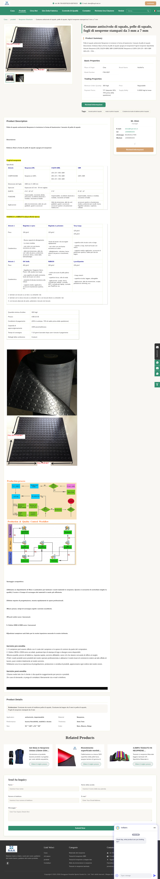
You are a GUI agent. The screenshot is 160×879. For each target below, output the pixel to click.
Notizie (121, 11)
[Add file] (116, 875)
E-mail (84, 796)
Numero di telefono (14, 796)
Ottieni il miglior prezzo (39, 764)
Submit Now (80, 828)
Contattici (86, 11)
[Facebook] (135, 144)
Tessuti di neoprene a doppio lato (80, 859)
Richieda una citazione (104, 11)
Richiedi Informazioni (93, 105)
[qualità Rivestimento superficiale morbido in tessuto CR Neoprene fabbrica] (68, 756)
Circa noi (34, 11)
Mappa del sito (111, 874)
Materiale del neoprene (77, 853)
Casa (12, 11)
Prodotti (22, 11)
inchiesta (150, 3)
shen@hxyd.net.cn (94, 3)
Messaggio (12, 808)
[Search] (148, 11)
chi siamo (47, 856)
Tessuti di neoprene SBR (77, 856)
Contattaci (47, 863)
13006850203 (130, 132)
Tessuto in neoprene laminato (79, 866)
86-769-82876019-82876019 (68, 3)
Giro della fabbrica (50, 11)
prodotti (13, 19)
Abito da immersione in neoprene (80, 863)
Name (10, 785)
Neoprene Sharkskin (26, 19)
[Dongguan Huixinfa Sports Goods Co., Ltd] (7, 3)
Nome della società (87, 785)
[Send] (154, 875)
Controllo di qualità (70, 11)
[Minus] (154, 827)
